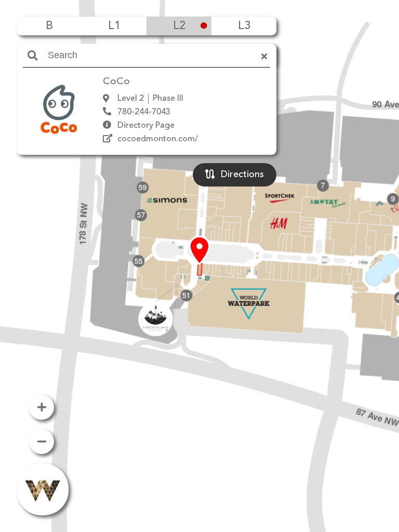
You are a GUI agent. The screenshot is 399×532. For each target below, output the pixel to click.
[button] (199, 251)
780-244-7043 (143, 112)
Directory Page (146, 126)
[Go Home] (43, 489)
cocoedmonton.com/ (157, 139)
